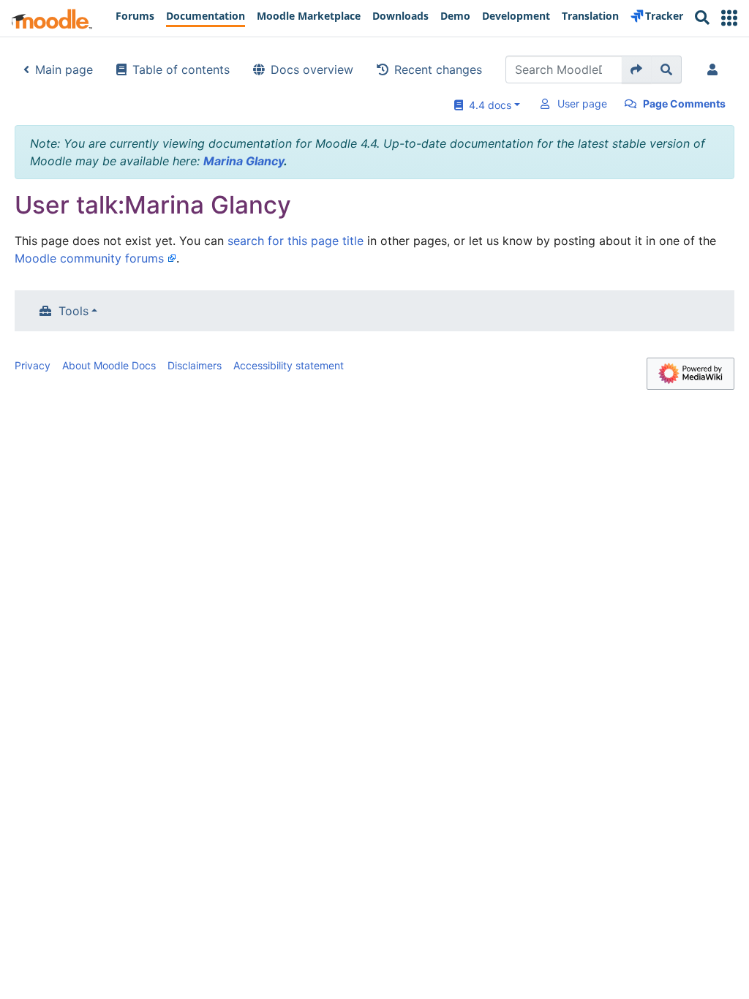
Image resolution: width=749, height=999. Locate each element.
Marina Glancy (243, 161)
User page (582, 103)
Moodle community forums (89, 258)
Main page (64, 69)
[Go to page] (637, 69)
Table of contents (181, 69)
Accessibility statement (288, 365)
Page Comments (684, 103)
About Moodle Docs (109, 365)
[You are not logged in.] (715, 69)
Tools (74, 311)
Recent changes (438, 69)
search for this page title (295, 240)
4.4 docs (487, 105)
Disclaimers (195, 365)
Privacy (32, 365)
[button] (729, 18)
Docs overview (312, 69)
